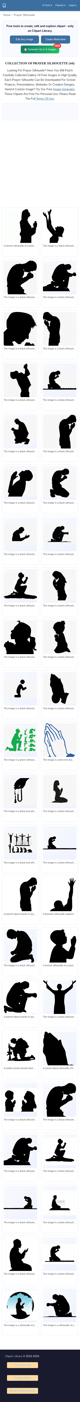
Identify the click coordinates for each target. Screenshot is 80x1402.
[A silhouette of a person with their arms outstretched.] (59, 1006)
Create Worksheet (55, 39)
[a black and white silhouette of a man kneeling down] (59, 277)
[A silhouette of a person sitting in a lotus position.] (20, 1255)
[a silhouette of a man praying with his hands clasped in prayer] (20, 483)
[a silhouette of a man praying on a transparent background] (59, 335)
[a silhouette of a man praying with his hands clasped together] (20, 335)
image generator (63, 89)
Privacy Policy (22, 1377)
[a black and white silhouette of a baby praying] (59, 637)
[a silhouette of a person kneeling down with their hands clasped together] (20, 286)
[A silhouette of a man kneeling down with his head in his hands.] (20, 946)
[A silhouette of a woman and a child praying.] (20, 1100)
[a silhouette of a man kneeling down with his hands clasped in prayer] (59, 380)
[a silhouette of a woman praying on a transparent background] (59, 586)
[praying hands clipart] (59, 747)
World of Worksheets (22, 1390)
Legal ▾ (72, 5)
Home (6, 15)
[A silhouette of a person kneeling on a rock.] (59, 1151)
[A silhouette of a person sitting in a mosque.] (20, 1305)
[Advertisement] (40, 163)
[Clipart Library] (4, 5)
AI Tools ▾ (47, 5)
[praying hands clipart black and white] (59, 689)
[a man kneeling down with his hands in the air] (20, 740)
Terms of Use (22, 1364)
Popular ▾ (60, 5)
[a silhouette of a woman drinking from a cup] (20, 647)
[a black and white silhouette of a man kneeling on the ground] (20, 689)
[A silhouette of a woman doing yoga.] (59, 238)
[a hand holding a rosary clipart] (20, 791)
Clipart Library (13, 1356)
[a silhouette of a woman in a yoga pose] (59, 792)
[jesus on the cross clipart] (20, 843)
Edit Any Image (24, 39)
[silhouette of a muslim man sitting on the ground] (59, 1202)
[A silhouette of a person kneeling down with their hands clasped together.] (59, 1108)
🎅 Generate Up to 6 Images (41, 48)
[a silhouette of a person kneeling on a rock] (20, 585)
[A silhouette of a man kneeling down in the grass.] (59, 1305)
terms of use (45, 98)
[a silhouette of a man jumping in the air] (20, 387)
